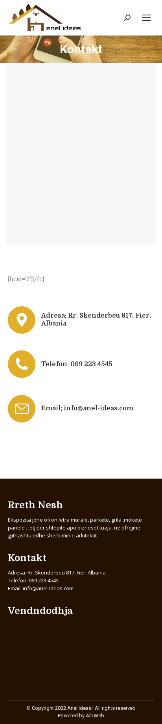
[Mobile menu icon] (146, 18)
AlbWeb (95, 715)
